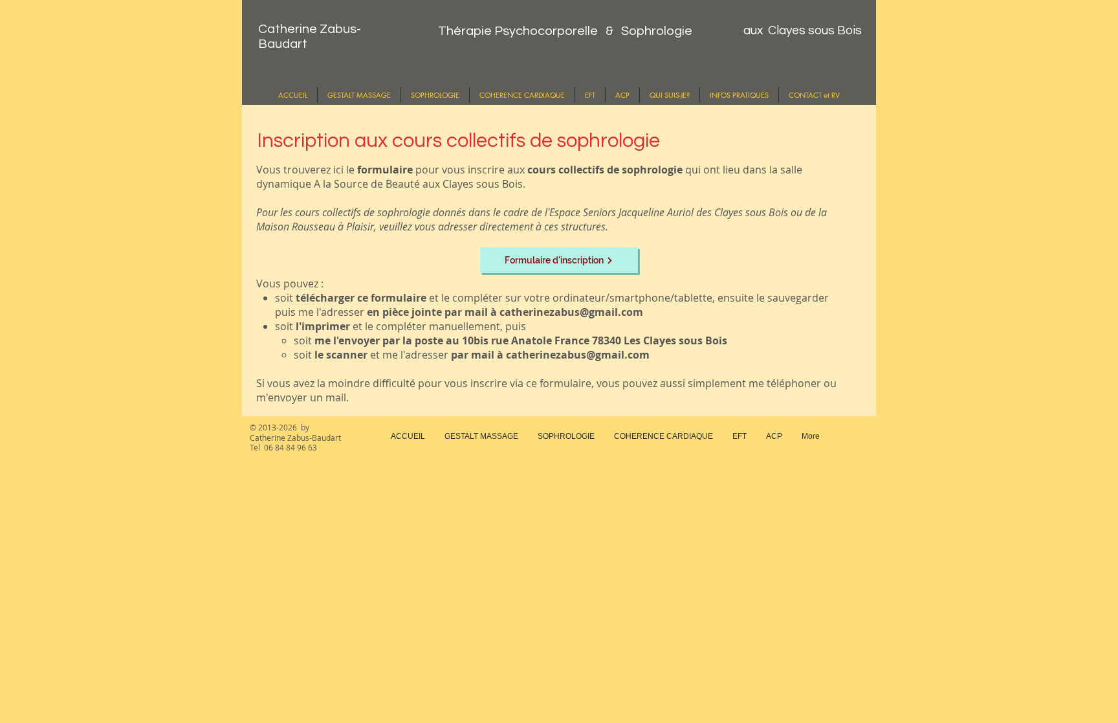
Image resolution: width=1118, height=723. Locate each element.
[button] (739, 94)
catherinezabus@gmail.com (571, 312)
